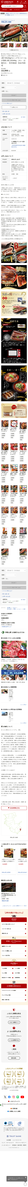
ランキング (16, 9)
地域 (11, 9)
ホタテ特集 (17, 973)
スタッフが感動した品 (7, 950)
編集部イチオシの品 (6, 946)
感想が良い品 (5, 933)
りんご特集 (4, 973)
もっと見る (23, 704)
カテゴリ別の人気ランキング (8, 924)
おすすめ (24, 9)
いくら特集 (17, 968)
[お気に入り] (25, 1184)
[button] (25, 6)
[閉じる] (25, 1177)
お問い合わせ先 (6, 113)
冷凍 (24, 609)
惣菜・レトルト (17, 609)
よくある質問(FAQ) (14, 1040)
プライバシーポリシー (20, 1142)
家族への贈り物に (6, 999)
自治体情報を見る (15, 808)
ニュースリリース (17, 1140)
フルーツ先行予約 (6, 955)
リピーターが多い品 (6, 928)
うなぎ (14, 607)
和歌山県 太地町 (5, 900)
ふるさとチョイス (15, 1101)
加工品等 (9, 609)
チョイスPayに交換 (6, 995)
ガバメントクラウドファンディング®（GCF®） (14, 1104)
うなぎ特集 (4, 968)
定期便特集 (17, 977)
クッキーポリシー (6, 1145)
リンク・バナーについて (8, 1142)
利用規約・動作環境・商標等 (19, 1145)
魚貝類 (9, 607)
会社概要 (9, 1140)
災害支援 (14, 1108)
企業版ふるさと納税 (14, 1111)
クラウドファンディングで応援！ (9, 990)
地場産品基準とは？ (7, 626)
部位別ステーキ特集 (6, 977)
